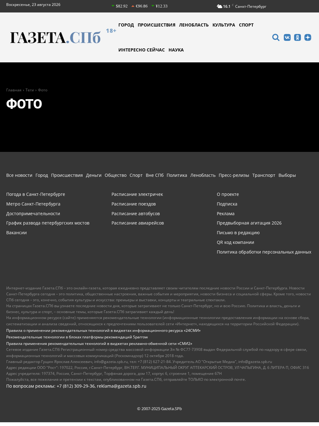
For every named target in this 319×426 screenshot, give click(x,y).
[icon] (275, 38)
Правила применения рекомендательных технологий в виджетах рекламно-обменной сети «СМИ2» (99, 343)
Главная (13, 90)
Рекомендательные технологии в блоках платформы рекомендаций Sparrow (77, 337)
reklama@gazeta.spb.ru (121, 386)
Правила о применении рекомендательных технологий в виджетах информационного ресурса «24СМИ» (103, 330)
